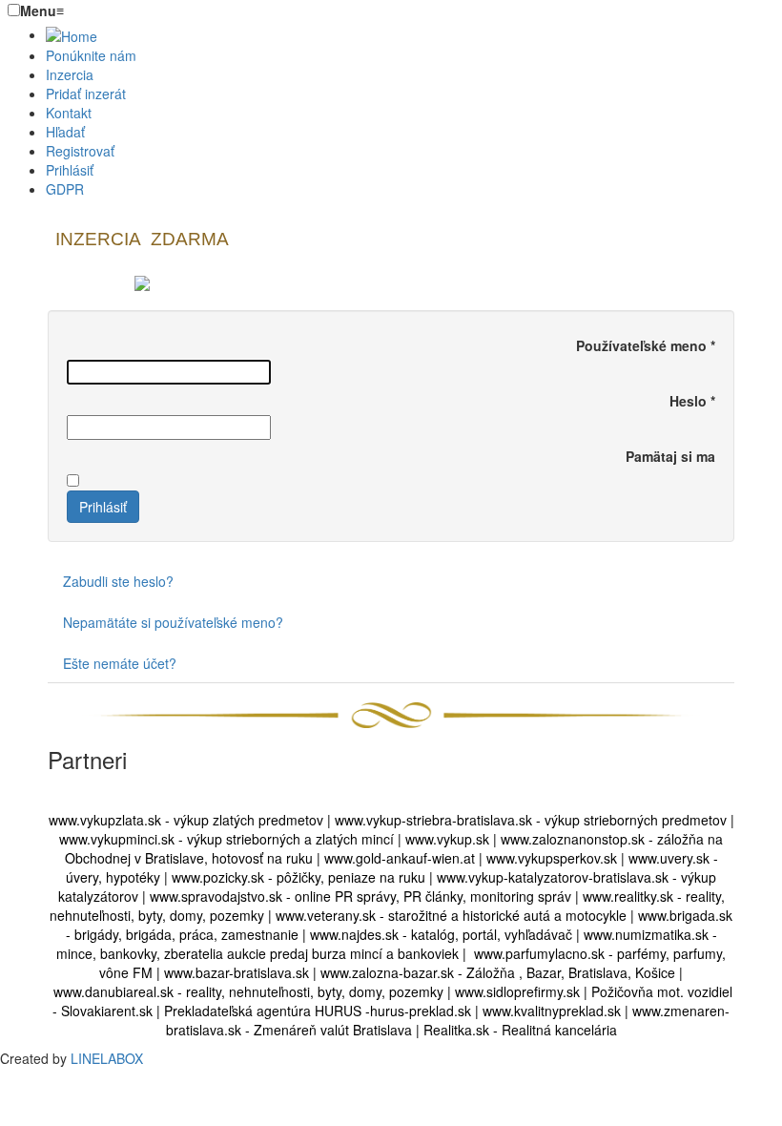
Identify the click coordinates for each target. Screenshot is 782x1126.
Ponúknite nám (91, 55)
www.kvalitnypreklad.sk (552, 1010)
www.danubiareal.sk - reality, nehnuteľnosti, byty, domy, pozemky (248, 991)
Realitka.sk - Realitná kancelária (520, 1029)
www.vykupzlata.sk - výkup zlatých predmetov (186, 819)
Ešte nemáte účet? (119, 663)
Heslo (692, 400)
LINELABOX (107, 1058)
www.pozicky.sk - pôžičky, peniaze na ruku (298, 876)
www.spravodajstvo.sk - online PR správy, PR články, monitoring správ (360, 896)
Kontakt (69, 112)
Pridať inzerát (86, 93)
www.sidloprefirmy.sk (517, 991)
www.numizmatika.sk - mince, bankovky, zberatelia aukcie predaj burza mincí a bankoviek (386, 944)
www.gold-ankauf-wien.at (399, 857)
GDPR (65, 188)
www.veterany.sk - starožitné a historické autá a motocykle (451, 915)
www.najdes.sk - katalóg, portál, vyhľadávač (441, 934)
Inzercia (69, 74)
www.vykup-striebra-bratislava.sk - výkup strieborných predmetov (531, 819)
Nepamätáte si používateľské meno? (173, 622)
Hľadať (65, 131)
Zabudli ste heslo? (118, 581)
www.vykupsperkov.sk (551, 857)
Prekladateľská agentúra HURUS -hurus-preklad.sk (317, 1010)
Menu (42, 10)
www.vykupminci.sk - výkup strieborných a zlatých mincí (226, 838)
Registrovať (80, 150)
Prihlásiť (69, 169)
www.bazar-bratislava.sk (234, 972)
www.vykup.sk (449, 838)
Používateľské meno (645, 345)
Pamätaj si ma (670, 456)
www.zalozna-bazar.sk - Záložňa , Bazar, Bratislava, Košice (496, 972)
